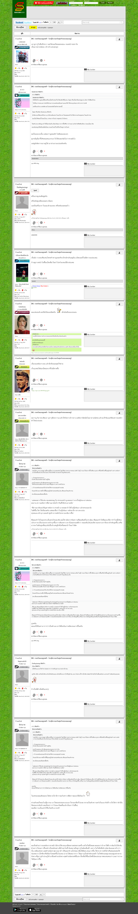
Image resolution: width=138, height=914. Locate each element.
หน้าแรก (14, 904)
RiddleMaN (35, 158)
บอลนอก (50, 27)
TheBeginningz (22, 187)
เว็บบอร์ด (52, 904)
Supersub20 (22, 661)
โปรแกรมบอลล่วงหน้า (43, 904)
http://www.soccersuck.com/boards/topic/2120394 (45, 352)
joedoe (22, 843)
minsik (34, 281)
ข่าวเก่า (20, 904)
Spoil (35, 190)
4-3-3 (22, 90)
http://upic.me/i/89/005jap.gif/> (41, 390)
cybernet (22, 42)
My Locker (91, 70)
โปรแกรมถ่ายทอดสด (30, 904)
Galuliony (22, 307)
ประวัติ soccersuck (62, 904)
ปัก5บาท (22, 464)
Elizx (33, 230)
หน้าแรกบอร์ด (42, 27)
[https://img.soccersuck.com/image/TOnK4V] (56, 351)
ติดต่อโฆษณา (71, 904)
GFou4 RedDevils (22, 255)
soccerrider (22, 415)
